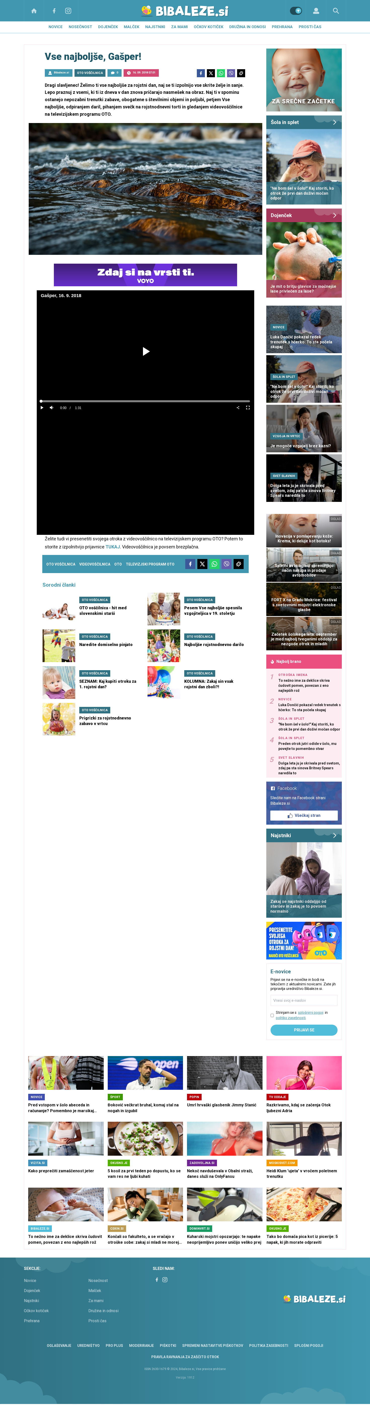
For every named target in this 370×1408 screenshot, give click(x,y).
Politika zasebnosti (268, 1346)
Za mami (179, 27)
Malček (131, 27)
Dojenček (108, 27)
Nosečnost (80, 27)
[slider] (145, 401)
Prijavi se (304, 1030)
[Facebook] (54, 10)
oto (118, 564)
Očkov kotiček (208, 27)
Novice (56, 27)
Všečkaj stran (307, 815)
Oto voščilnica (60, 564)
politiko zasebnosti (291, 1018)
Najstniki (155, 27)
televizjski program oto (150, 564)
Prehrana (282, 27)
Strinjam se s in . (302, 1015)
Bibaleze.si (61, 72)
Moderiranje (141, 1346)
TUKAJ (112, 546)
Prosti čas (310, 27)
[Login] (316, 10)
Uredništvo (88, 1346)
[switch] (296, 11)
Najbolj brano (288, 661)
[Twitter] (211, 73)
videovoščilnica (94, 564)
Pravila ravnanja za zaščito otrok (185, 1357)
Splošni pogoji (308, 1346)
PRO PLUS (114, 1346)
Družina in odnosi (247, 27)
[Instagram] (68, 10)
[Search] (336, 10)
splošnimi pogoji (310, 1013)
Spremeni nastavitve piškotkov (212, 1346)
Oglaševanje (59, 1346)
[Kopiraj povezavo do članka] (241, 73)
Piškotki (168, 1346)
